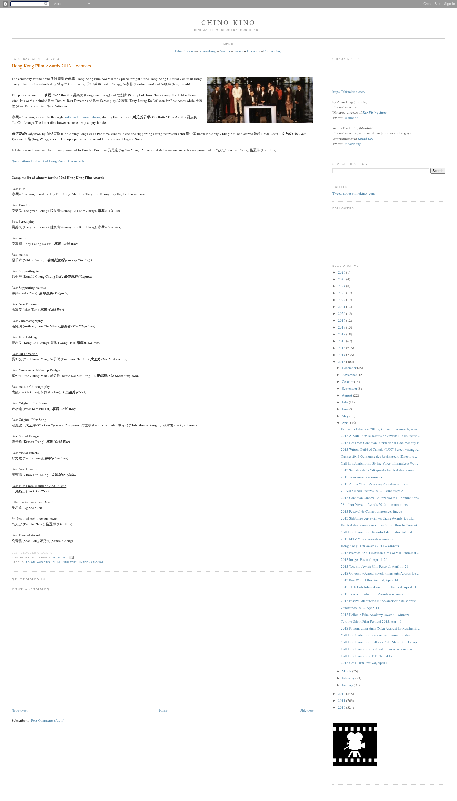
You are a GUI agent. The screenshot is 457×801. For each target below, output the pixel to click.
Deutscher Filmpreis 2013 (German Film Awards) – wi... (380, 428)
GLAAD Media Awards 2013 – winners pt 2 (372, 490)
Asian (30, 562)
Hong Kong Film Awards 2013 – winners (51, 65)
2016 (342, 341)
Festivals (253, 50)
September (350, 388)
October (348, 381)
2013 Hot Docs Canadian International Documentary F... (381, 442)
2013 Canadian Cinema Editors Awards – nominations (380, 497)
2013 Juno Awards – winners (361, 477)
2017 (342, 334)
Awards (225, 50)
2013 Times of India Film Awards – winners (372, 593)
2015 (342, 347)
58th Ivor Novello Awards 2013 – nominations (374, 504)
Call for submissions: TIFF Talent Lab (368, 655)
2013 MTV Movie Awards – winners (367, 538)
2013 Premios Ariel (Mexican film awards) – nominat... (380, 552)
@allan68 (351, 117)
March (347, 671)
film (56, 562)
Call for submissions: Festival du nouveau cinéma (376, 649)
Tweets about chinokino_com (353, 193)
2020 (342, 313)
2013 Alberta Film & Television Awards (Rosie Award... (380, 435)
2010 (342, 707)
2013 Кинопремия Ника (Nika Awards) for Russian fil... (380, 628)
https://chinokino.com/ (348, 91)
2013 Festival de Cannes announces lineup (371, 511)
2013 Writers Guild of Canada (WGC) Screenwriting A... (380, 449)
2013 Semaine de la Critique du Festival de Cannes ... (379, 470)
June (345, 409)
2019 (342, 320)
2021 (342, 306)
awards (43, 562)
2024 (342, 286)
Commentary (272, 50)
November (350, 374)
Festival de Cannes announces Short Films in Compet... (380, 525)
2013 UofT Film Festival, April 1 (364, 662)
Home (163, 710)
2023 (342, 292)
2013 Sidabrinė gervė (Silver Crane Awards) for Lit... (378, 518)
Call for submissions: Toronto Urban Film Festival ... (378, 532)
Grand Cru (365, 138)
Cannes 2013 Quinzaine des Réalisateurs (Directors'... (379, 456)
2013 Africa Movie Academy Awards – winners (374, 483)
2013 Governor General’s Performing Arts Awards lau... (380, 573)
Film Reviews (185, 50)
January (348, 684)
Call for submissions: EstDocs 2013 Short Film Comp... (380, 642)
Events (238, 50)
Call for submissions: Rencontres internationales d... (378, 635)
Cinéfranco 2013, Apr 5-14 (360, 607)
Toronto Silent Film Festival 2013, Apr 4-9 (371, 621)
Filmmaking (207, 50)
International (91, 562)
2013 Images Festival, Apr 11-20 (364, 559)
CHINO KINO (228, 22)
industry (69, 562)
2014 (342, 354)
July (345, 402)
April (346, 422)
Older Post (307, 710)
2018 (342, 327)
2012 (342, 693)
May (345, 415)
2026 (342, 272)
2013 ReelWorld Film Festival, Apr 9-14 (369, 580)
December (349, 367)
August (347, 395)
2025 (342, 279)
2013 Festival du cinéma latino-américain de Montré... (379, 600)
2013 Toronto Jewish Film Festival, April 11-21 (375, 566)
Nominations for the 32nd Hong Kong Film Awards (48, 161)
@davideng (352, 143)
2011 (342, 700)
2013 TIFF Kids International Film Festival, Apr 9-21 (379, 587)
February (348, 678)
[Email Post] (70, 557)
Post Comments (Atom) (47, 720)
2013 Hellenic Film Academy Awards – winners (375, 614)
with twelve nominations (82, 117)
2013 (342, 361)
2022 (342, 299)
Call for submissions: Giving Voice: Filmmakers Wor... (379, 463)
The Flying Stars (374, 112)
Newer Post (20, 710)
